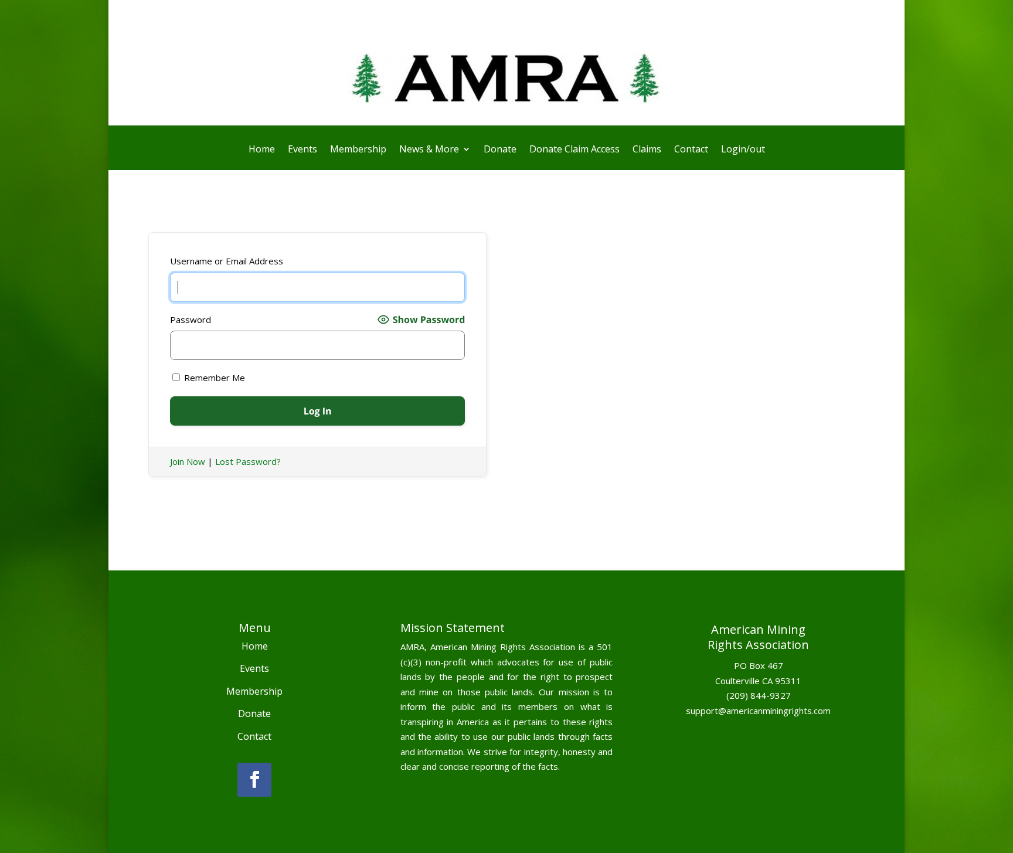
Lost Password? (248, 461)
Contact (691, 150)
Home (262, 150)
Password (190, 319)
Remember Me (213, 377)
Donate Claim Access (574, 150)
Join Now (187, 461)
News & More (429, 150)
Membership (358, 150)
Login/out (743, 150)
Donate (500, 150)
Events (302, 150)
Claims (647, 150)
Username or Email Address (226, 261)
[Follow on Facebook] (254, 780)
